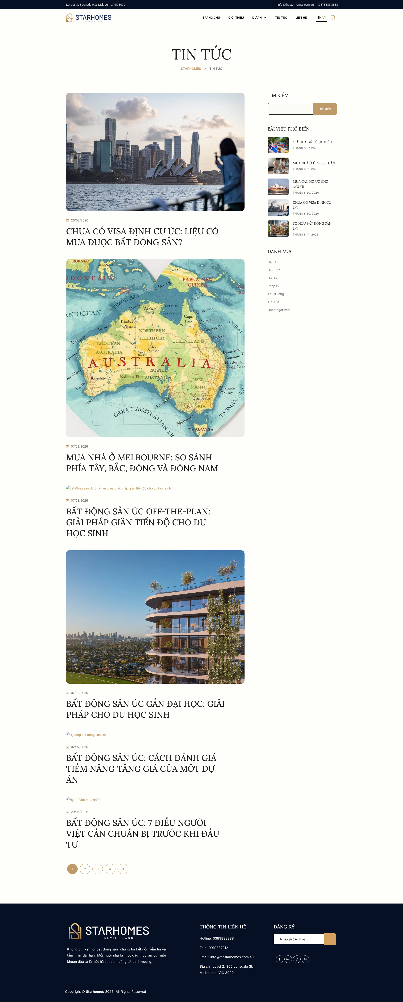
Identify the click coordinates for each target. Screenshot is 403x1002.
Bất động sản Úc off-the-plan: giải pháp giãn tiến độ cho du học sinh (138, 522)
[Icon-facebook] (279, 959)
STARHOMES (191, 69)
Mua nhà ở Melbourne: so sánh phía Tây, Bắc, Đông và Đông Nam (142, 463)
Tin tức (281, 17)
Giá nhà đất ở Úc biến (312, 142)
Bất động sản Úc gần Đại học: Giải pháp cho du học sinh (145, 709)
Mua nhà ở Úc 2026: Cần (314, 163)
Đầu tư (273, 262)
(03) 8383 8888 (328, 4)
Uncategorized (279, 310)
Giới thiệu (236, 17)
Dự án (257, 17)
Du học (273, 278)
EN (319, 17)
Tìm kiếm (278, 95)
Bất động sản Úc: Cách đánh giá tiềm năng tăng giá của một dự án (141, 768)
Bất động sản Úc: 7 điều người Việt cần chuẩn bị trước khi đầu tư (142, 833)
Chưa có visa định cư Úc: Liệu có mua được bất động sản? (142, 236)
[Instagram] (305, 959)
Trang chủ (211, 17)
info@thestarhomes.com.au (295, 4)
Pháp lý (273, 286)
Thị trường (276, 294)
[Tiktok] (297, 959)
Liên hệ (301, 17)
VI (324, 17)
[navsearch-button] (333, 18)
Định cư (274, 270)
